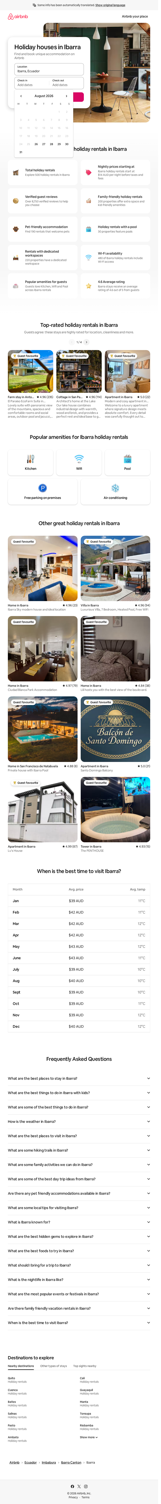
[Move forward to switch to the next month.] (66, 96)
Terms (85, 1497)
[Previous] (72, 342)
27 (43, 144)
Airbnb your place (135, 16)
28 (51, 144)
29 (59, 144)
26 (36, 144)
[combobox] (49, 71)
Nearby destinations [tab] (21, 1366)
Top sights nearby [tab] (84, 1366)
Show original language (110, 5)
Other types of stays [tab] (53, 1366)
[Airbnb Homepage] (18, 16)
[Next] (86, 342)
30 (67, 144)
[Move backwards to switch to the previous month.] (21, 96)
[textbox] (31, 84)
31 (20, 152)
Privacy (73, 1497)
